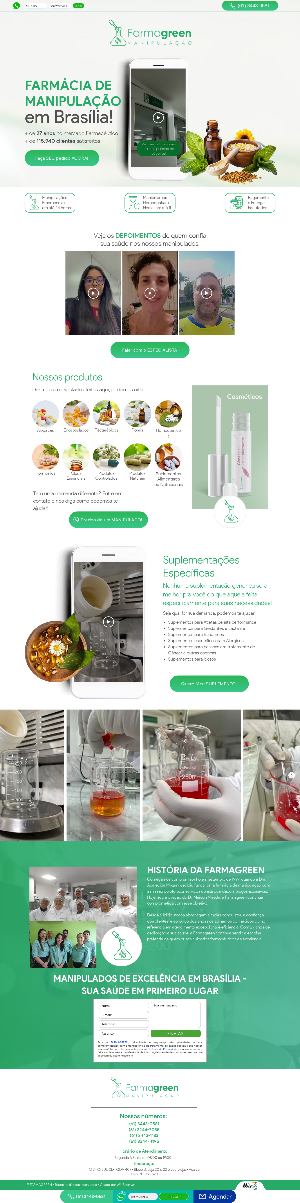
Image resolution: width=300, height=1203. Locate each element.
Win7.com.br (126, 1185)
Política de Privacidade (163, 1049)
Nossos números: (144, 1116)
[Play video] (158, 117)
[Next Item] (291, 775)
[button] (62, 158)
